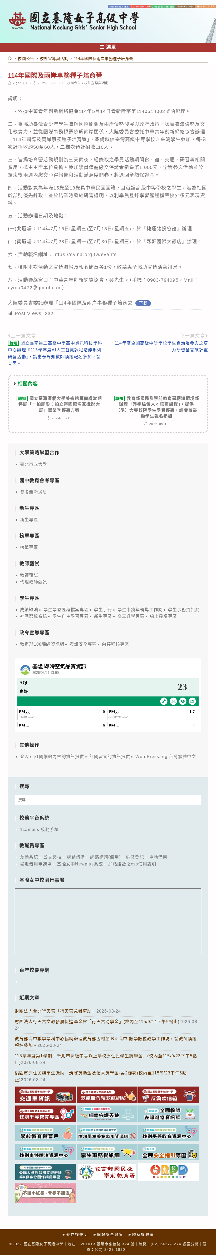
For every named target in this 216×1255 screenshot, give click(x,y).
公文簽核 (52, 857)
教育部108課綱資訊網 (42, 644)
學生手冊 (103, 609)
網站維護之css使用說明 (132, 864)
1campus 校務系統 (39, 829)
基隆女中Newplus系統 (80, 864)
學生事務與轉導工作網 (140, 609)
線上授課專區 (163, 616)
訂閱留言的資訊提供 (110, 756)
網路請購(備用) (105, 857)
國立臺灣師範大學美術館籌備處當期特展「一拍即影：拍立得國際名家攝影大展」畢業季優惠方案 (60, 404)
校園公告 (74, 83)
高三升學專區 (131, 616)
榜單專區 (29, 547)
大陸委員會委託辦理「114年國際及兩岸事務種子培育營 (70, 303)
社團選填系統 (33, 616)
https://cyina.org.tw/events (85, 254)
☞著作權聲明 (75, 1234)
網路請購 (76, 857)
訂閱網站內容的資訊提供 (59, 756)
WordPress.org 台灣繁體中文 (165, 756)
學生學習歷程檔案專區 (66, 609)
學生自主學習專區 (70, 616)
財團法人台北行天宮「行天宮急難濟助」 (55, 1011)
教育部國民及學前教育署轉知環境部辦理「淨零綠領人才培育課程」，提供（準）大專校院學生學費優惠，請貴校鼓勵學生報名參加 (157, 407)
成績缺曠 (29, 609)
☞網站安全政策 (108, 1234)
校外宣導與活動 (96, 83)
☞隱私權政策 (141, 1234)
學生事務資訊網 (184, 609)
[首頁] (10, 58)
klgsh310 (20, 83)
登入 (24, 756)
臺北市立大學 (33, 464)
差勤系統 (29, 857)
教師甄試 (29, 575)
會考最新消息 (33, 492)
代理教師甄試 (33, 582)
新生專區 (29, 519)
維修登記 (135, 857)
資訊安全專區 (83, 644)
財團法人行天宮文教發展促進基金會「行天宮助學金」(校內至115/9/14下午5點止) (97, 1021)
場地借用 (158, 857)
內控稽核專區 (115, 644)
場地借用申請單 (36, 864)
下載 (143, 303)
